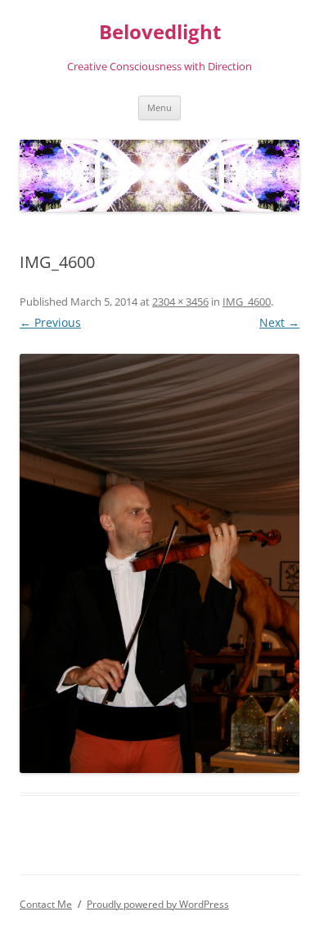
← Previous (50, 322)
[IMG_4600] (159, 563)
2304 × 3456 (180, 301)
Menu (159, 107)
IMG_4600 (246, 301)
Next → (279, 322)
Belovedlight (160, 32)
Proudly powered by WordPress (158, 904)
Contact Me (46, 904)
